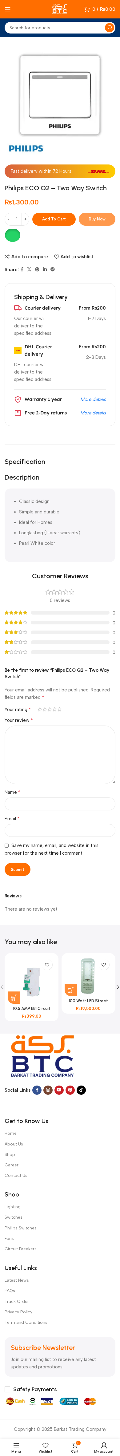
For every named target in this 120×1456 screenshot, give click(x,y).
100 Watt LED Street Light (88, 1003)
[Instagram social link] (48, 1090)
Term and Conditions (26, 1322)
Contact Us (16, 1175)
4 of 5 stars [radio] (54, 709)
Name (13, 792)
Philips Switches (21, 1228)
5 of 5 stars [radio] (59, 709)
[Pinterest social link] (37, 269)
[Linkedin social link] (45, 269)
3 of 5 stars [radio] (49, 709)
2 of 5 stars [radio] (44, 709)
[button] (12, 235)
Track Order (17, 1301)
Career (11, 1165)
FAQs (10, 1290)
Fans (9, 1238)
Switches (13, 1217)
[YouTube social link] (59, 1090)
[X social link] (29, 269)
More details (93, 399)
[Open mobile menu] (8, 9)
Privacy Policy (18, 1312)
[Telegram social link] (53, 269)
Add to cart (54, 219)
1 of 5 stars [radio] (39, 709)
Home (11, 1133)
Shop (10, 1154)
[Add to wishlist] (47, 964)
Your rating (18, 709)
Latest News (17, 1280)
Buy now (97, 219)
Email (12, 818)
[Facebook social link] (22, 269)
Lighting (13, 1206)
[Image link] (43, 1054)
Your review (19, 720)
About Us (14, 1144)
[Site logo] (60, 9)
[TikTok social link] (81, 1090)
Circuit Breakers (21, 1249)
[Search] (109, 27)
